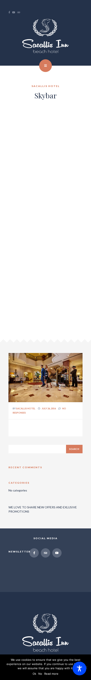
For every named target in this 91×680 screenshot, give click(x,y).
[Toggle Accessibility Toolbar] (79, 668)
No (40, 673)
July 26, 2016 (49, 408)
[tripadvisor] (19, 12)
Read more (51, 673)
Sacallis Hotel (25, 408)
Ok (34, 673)
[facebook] (10, 12)
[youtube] (14, 12)
